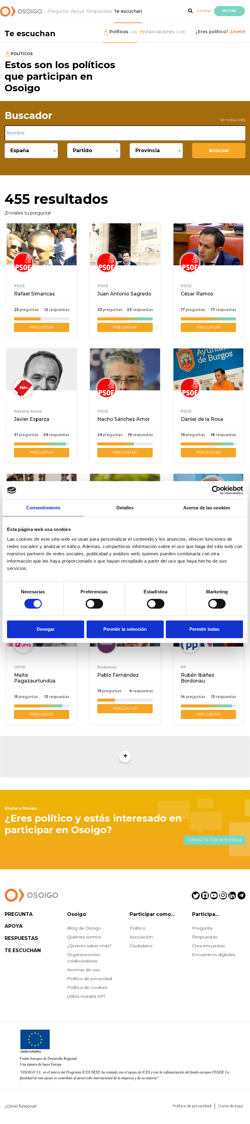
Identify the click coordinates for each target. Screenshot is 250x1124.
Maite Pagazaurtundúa (34, 678)
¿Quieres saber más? (89, 945)
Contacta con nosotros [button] (214, 840)
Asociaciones (165, 31)
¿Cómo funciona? (21, 1106)
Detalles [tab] (125, 507)
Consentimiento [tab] (43, 507)
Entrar (229, 11)
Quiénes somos (84, 937)
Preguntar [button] (42, 327)
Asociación (141, 937)
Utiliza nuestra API (86, 996)
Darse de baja (230, 1106)
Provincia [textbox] (147, 150)
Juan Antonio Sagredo (124, 294)
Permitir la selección (125, 629)
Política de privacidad (89, 978)
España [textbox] (19, 150)
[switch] (94, 604)
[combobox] (31, 150)
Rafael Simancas (34, 294)
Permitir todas (204, 629)
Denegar (46, 629)
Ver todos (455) (232, 119)
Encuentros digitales (213, 954)
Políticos (123, 31)
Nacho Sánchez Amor (123, 419)
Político (138, 928)
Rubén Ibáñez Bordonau (197, 678)
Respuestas (99, 11)
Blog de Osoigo (84, 928)
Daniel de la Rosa (202, 419)
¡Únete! (204, 10)
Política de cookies (87, 987)
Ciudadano (141, 945)
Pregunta (58, 11)
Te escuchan (128, 11)
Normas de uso (83, 969)
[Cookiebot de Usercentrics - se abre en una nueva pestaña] (216, 490)
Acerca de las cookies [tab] (206, 507)
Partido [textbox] (82, 150)
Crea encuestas (208, 945)
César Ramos (197, 294)
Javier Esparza (31, 419)
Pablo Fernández (118, 675)
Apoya (77, 11)
